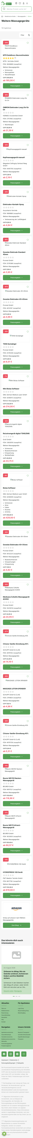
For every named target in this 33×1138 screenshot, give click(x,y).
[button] (27, 3)
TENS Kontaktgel (9, 344)
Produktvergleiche (6, 1046)
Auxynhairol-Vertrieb (10, 210)
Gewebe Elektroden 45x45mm (15, 299)
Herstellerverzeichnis (6, 1037)
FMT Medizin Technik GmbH (12, 878)
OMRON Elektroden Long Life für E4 (16, 108)
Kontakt (3, 1022)
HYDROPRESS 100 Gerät (13, 872)
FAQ (2, 1019)
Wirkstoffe (4, 1041)
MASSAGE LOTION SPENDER (14, 689)
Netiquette (20, 1063)
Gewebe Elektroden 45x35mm (15, 545)
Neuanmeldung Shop (23, 1010)
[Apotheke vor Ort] (16, 3)
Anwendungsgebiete (6, 1043)
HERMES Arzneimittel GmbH (13, 116)
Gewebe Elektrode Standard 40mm (14, 253)
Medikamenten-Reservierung (5, 1012)
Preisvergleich (15, 86)
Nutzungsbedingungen (8, 1063)
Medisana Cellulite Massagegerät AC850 (16, 598)
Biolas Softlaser (9, 488)
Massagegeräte (22, 16)
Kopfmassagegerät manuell (14, 157)
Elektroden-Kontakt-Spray (13, 204)
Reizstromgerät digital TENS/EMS (16, 433)
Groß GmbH (7, 439)
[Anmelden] (23, 3)
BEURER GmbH (8, 786)
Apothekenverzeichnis (7, 1032)
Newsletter (4, 1017)
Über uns (3, 1008)
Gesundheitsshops (6, 1034)
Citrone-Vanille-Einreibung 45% (15, 644)
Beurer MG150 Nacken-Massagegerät (12, 779)
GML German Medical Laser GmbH (15, 395)
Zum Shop (15, 925)
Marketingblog (21, 1013)
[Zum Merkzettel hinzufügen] (28, 43)
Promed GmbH (8, 260)
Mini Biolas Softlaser (11, 389)
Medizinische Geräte (10, 16)
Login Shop (21, 1008)
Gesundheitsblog (5, 1015)
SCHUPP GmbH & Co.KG (11, 650)
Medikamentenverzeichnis (8, 1039)
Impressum (4, 1060)
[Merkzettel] (20, 3)
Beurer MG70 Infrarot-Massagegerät (12, 826)
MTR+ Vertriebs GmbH (11, 61)
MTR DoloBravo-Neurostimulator (16, 55)
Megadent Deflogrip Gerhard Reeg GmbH (15, 164)
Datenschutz (14, 1060)
